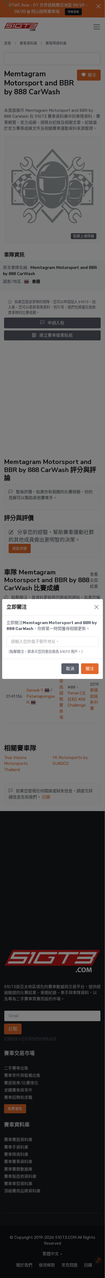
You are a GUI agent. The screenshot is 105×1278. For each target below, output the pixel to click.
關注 (90, 668)
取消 (70, 668)
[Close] (96, 607)
